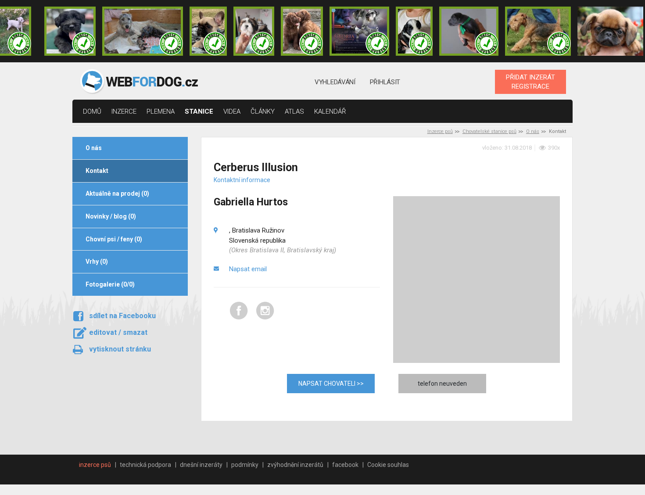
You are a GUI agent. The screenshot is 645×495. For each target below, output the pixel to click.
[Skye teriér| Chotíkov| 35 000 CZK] (70, 31)
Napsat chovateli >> (331, 383)
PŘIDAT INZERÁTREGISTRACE (530, 81)
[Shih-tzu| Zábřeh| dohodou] (254, 31)
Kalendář (330, 111)
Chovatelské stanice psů (489, 131)
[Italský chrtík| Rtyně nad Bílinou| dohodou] (469, 31)
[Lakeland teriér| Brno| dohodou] (538, 31)
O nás (532, 131)
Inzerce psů (440, 131)
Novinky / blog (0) (111, 216)
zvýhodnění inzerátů (295, 464)
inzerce (123, 111)
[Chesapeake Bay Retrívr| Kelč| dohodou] (302, 31)
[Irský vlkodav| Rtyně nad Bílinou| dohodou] (142, 31)
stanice (199, 111)
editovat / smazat (118, 332)
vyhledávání (335, 82)
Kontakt (97, 170)
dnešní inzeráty (201, 464)
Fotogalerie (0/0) (110, 284)
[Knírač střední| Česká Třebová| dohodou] (359, 31)
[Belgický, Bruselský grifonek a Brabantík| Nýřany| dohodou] (610, 31)
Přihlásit (385, 82)
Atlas (294, 111)
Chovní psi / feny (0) (114, 239)
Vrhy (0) (97, 261)
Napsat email (248, 269)
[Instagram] (265, 318)
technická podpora (145, 464)
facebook (345, 464)
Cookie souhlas (388, 464)
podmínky (244, 464)
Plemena (161, 111)
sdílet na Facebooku (122, 316)
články (263, 111)
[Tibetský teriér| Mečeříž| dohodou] (414, 31)
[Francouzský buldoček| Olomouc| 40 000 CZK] (208, 31)
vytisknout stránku (120, 349)
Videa (231, 111)
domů (92, 111)
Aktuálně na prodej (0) (117, 193)
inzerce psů (95, 464)
